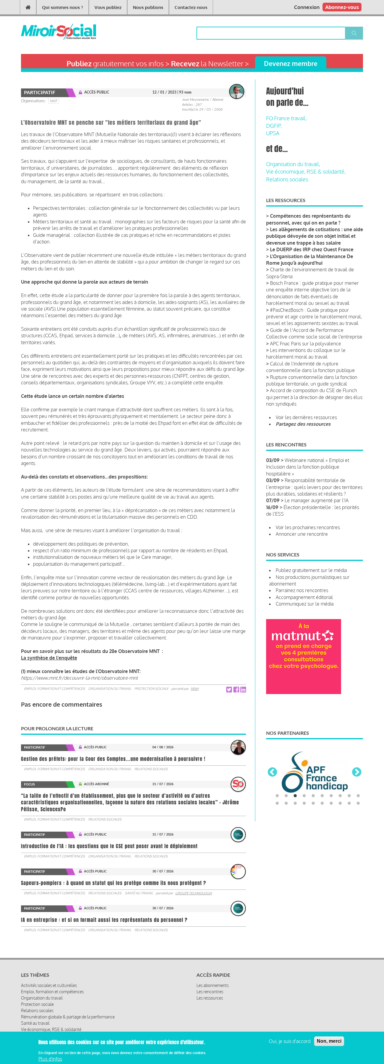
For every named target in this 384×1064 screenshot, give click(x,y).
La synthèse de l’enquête (49, 658)
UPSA (272, 133)
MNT (53, 101)
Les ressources (209, 997)
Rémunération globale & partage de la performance (68, 1016)
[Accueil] (48, 32)
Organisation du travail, (293, 164)
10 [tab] (358, 796)
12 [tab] (286, 803)
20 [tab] (358, 803)
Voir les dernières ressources (306, 417)
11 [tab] (277, 803)
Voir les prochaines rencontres (308, 527)
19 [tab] (349, 803)
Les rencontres (209, 991)
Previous (272, 772)
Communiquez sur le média (305, 604)
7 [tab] (331, 796)
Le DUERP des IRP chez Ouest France (311, 249)
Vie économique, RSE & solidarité (51, 1029)
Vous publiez (108, 7)
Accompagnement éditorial (304, 597)
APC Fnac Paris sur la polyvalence (305, 344)
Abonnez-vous (342, 7)
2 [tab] (286, 796)
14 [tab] (304, 803)
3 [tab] (295, 796)
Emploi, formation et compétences (54, 689)
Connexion (307, 7)
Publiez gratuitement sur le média (311, 570)
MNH (195, 689)
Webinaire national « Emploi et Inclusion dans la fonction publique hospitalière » (307, 467)
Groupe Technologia (193, 893)
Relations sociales (151, 769)
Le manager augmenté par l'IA (317, 500)
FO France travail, (286, 118)
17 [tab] (331, 803)
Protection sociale (151, 689)
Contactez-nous (191, 7)
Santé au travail (139, 893)
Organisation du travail (109, 689)
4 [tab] (304, 796)
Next (356, 772)
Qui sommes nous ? (62, 7)
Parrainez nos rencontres (302, 590)
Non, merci (329, 1041)
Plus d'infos (50, 1059)
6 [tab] (322, 796)
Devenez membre (290, 63)
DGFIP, (274, 125)
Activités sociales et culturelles (49, 985)
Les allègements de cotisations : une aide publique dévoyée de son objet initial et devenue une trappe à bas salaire (314, 236)
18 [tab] (340, 803)
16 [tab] (322, 803)
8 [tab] (340, 796)
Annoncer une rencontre (302, 534)
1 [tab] (277, 796)
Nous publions (148, 7)
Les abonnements (212, 985)
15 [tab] (313, 803)
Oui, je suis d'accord (289, 1041)
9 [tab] (349, 796)
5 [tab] (313, 796)
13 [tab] (295, 803)
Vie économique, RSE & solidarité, (306, 171)
